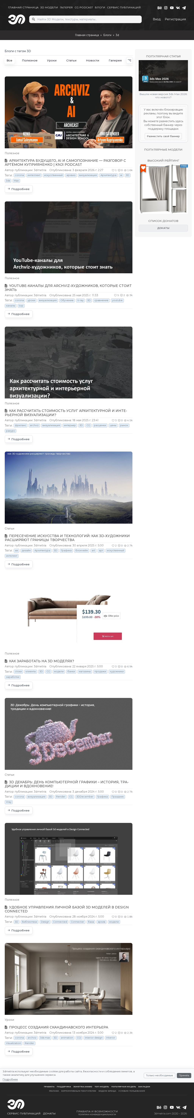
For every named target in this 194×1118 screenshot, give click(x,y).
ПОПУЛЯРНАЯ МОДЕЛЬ (123, 1087)
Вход (157, 19)
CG (88, 425)
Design (45, 921)
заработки (12, 677)
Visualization (13, 1043)
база (91, 921)
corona (19, 175)
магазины (85, 671)
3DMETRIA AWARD (82, 1087)
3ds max (45, 1037)
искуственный (115, 550)
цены (113, 425)
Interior (110, 1037)
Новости (92, 60)
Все (9, 60)
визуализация (88, 175)
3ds (8, 180)
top (21, 305)
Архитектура (108, 175)
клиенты (31, 671)
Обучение (67, 300)
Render (60, 796)
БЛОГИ (100, 7)
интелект (11, 555)
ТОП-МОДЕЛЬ (102, 1087)
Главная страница (87, 35)
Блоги (107, 35)
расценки (100, 425)
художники (117, 671)
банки (71, 671)
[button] (114, 170)
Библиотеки (29, 921)
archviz (34, 425)
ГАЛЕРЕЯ (66, 7)
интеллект (34, 175)
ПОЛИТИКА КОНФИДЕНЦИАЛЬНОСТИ (97, 1114)
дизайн (26, 550)
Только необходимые (159, 1075)
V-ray (80, 300)
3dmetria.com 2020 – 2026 (170, 1113)
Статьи (71, 60)
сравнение (101, 300)
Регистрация (175, 19)
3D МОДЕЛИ (49, 7)
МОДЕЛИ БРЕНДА (107, 1091)
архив (101, 921)
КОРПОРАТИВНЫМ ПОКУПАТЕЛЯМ (78, 1091)
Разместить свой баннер (163, 136)
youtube (117, 300)
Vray (8, 802)
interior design (93, 1037)
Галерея (115, 60)
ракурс (10, 430)
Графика (66, 550)
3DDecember (85, 796)
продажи (100, 671)
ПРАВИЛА (49, 1087)
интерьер (70, 425)
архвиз (70, 175)
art (93, 550)
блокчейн (81, 550)
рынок (124, 425)
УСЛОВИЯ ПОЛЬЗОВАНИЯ (131, 1091)
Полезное (30, 60)
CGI (79, 1037)
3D (127, 175)
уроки (31, 300)
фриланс (20, 425)
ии (16, 550)
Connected (60, 921)
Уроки (52, 60)
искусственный (53, 175)
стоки (18, 671)
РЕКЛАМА (54, 1091)
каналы (10, 305)
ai (121, 175)
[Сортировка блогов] (129, 60)
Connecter (77, 921)
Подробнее (10, 1079)
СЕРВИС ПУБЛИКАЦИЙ (124, 7)
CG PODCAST (84, 7)
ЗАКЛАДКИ (144, 1087)
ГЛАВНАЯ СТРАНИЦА (23, 7)
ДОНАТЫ (163, 228)
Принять (184, 1075)
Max (16, 180)
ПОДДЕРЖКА (64, 1087)
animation (67, 1037)
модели (59, 671)
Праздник (118, 796)
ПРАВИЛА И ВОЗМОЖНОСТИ (97, 1111)
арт (101, 550)
